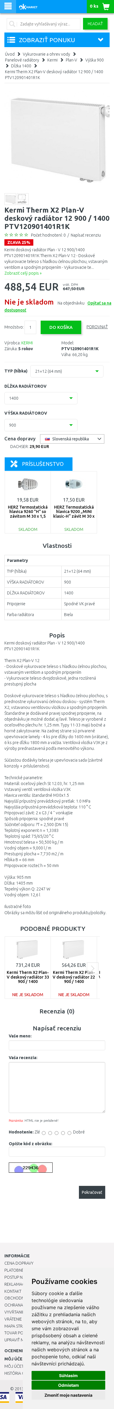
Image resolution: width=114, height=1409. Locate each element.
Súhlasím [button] (68, 1375)
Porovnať (97, 326)
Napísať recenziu (86, 235)
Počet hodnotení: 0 (48, 235)
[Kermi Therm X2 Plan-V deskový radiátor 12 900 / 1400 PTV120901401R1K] (57, 137)
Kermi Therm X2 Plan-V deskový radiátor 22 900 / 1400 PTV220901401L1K (74, 979)
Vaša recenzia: (23, 1057)
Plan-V (71, 60)
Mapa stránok (18, 1326)
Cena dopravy (18, 1263)
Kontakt (12, 1291)
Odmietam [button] (68, 1385)
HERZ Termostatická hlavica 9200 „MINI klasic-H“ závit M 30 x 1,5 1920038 (73, 514)
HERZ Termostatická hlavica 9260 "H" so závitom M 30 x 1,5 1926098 (28, 514)
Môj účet (14, 1366)
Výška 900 (94, 60)
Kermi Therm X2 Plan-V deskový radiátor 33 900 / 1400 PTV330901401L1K (28, 979)
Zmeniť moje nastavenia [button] (68, 1395)
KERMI (27, 343)
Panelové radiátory (22, 60)
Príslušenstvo (43, 464)
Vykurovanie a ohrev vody (46, 54)
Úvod (10, 54)
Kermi (52, 60)
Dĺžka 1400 (21, 66)
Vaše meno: (20, 1036)
